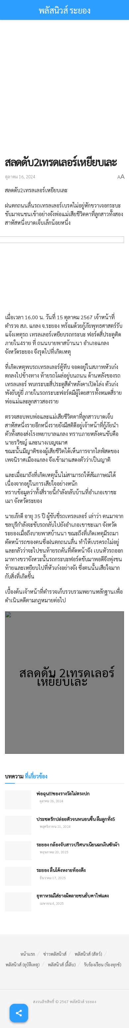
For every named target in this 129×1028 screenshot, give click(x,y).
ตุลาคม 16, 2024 (20, 176)
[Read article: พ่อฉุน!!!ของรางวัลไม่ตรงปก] (18, 799)
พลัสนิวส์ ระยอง (64, 10)
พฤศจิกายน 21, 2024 (55, 826)
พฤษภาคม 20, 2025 (53, 852)
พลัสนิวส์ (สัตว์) (88, 954)
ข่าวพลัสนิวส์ (54, 954)
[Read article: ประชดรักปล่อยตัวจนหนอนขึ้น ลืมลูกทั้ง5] (18, 825)
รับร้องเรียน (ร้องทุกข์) (102, 964)
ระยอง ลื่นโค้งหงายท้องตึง (61, 870)
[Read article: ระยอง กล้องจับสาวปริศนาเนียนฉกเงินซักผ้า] (18, 850)
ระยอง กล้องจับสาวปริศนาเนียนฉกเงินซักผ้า (77, 844)
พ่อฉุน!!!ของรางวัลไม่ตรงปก (63, 793)
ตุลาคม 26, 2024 (51, 801)
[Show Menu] (8, 10)
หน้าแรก (28, 954)
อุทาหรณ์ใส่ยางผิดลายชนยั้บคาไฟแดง (72, 895)
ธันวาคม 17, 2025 (52, 878)
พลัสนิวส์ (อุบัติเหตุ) (23, 964)
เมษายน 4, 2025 (51, 903)
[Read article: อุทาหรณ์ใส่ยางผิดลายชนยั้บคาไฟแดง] (18, 901)
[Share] (19, 1013)
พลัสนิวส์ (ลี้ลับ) (62, 964)
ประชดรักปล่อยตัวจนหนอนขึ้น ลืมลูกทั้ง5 (75, 819)
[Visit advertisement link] (64, 91)
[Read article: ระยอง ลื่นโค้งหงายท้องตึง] (18, 876)
